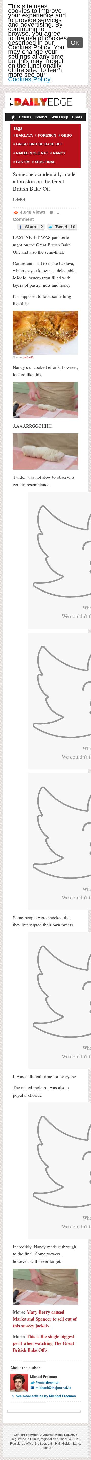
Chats (77, 117)
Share (33, 226)
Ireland (41, 117)
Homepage (12, 117)
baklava (24, 135)
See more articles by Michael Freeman (46, 1396)
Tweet (64, 226)
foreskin (47, 135)
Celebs (25, 117)
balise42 (28, 357)
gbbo (66, 135)
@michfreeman (47, 1382)
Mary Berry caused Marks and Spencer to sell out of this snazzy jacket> (45, 1319)
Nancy (59, 153)
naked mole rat (32, 153)
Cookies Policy (29, 79)
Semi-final (45, 162)
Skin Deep (59, 117)
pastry (23, 162)
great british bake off (39, 144)
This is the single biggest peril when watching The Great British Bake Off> (43, 1343)
